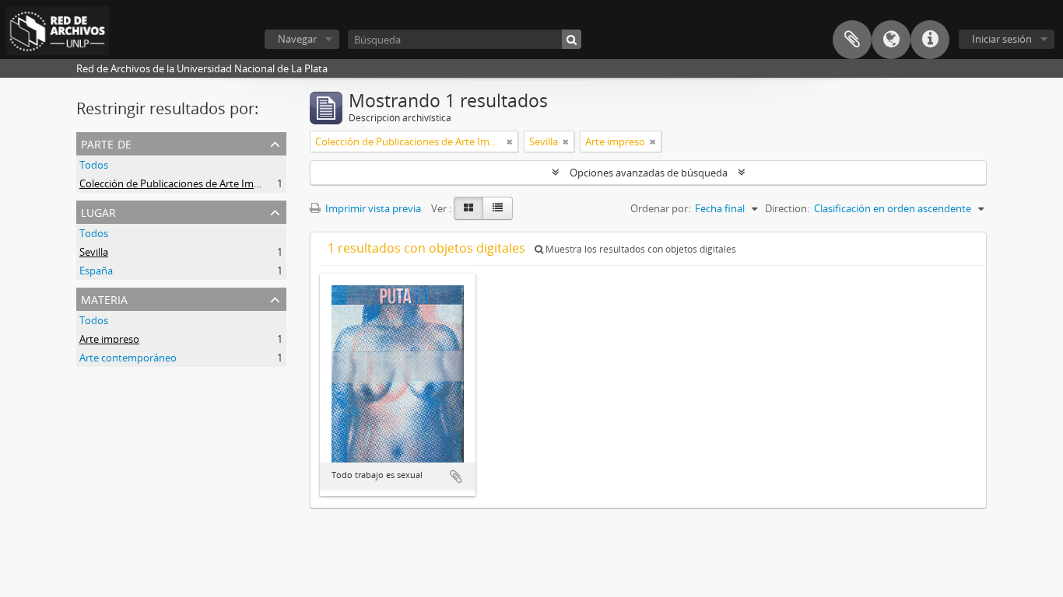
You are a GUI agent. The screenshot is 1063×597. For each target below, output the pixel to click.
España (96, 271)
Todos (93, 165)
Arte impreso (109, 339)
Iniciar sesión (1002, 39)
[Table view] (497, 208)
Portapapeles (852, 39)
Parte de (106, 142)
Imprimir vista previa (372, 208)
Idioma (891, 39)
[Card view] (468, 208)
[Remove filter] (510, 141)
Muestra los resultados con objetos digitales (639, 249)
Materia (104, 298)
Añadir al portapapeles (456, 476)
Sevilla (93, 252)
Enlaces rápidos (929, 39)
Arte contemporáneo (128, 358)
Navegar (297, 39)
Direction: (787, 208)
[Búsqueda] (571, 39)
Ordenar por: (660, 208)
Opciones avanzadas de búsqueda (648, 173)
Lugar (98, 211)
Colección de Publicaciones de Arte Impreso (179, 183)
